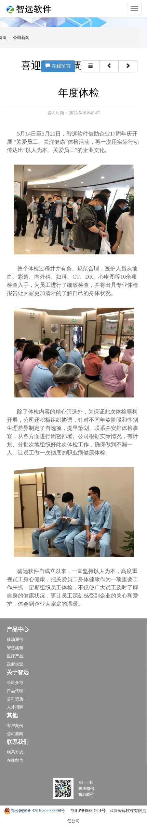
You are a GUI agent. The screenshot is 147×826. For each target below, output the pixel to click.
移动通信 (15, 639)
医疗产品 (15, 656)
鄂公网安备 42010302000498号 (38, 810)
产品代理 (15, 690)
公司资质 (15, 699)
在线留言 (61, 66)
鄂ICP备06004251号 (88, 810)
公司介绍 (15, 682)
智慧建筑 (15, 647)
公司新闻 (21, 37)
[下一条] (127, 66)
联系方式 (15, 752)
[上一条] (109, 66)
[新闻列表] (90, 66)
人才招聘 (15, 707)
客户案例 (15, 725)
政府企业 (15, 664)
